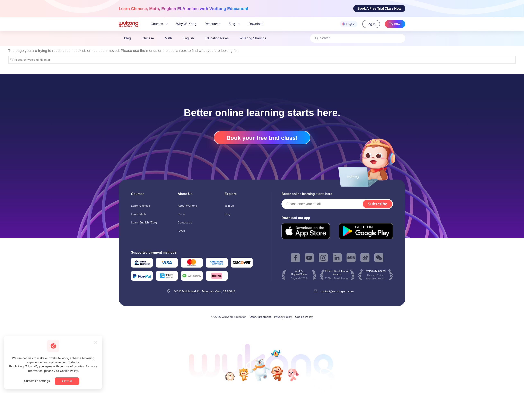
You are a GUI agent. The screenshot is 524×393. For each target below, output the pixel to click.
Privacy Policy (283, 338)
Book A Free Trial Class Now (379, 8)
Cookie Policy (304, 338)
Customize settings (37, 381)
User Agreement (260, 338)
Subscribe (377, 204)
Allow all (67, 381)
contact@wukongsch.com (337, 313)
